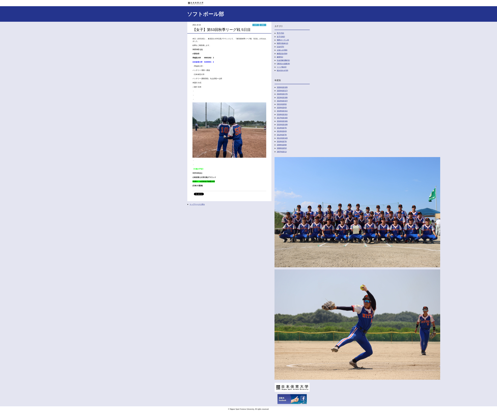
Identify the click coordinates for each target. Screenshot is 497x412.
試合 (263, 25)
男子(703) (280, 33)
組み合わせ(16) (282, 70)
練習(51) (280, 57)
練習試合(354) (282, 54)
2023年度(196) (282, 98)
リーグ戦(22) (281, 67)
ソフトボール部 (205, 14)
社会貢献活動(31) (283, 60)
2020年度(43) (282, 108)
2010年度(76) (282, 141)
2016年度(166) (282, 121)
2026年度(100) (282, 87)
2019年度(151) (282, 111)
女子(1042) (281, 37)
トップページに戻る (197, 204)
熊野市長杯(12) (282, 43)
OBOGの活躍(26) (283, 64)
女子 (255, 25)
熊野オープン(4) (283, 40)
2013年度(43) (282, 131)
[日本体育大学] (248, 2)
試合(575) (280, 47)
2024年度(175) (282, 94)
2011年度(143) (282, 138)
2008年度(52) (282, 148)
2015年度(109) (282, 125)
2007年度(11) (282, 152)
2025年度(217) (282, 91)
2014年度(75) (282, 128)
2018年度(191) (282, 114)
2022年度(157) (282, 101)
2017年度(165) (282, 118)
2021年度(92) (282, 104)
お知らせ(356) (282, 50)
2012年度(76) (282, 135)
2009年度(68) (282, 145)
